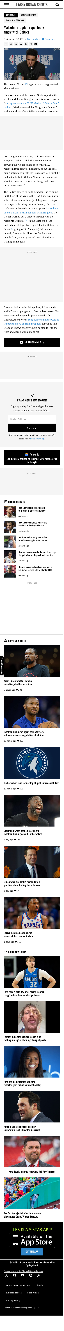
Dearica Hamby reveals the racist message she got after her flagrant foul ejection (37, 553)
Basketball (11, 15)
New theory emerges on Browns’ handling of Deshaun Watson (32, 524)
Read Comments (34, 342)
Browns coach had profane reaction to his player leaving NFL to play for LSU (35, 568)
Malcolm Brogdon (15, 20)
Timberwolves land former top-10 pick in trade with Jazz (31, 783)
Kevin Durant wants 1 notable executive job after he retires (18, 682)
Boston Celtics (29, 15)
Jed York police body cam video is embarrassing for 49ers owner (33, 539)
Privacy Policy (37, 438)
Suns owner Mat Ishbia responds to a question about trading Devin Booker (22, 883)
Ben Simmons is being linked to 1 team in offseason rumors (32, 509)
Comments (50, 39)
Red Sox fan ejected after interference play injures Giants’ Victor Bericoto (22, 1215)
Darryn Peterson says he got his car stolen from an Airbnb (18, 934)
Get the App (32, 1251)
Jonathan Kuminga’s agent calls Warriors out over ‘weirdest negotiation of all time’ (24, 733)
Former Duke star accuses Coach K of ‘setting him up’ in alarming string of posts (25, 1038)
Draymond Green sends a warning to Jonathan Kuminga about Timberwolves (23, 832)
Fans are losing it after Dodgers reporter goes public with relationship (22, 1083)
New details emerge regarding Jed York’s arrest (32, 1171)
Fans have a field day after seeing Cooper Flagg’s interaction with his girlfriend (24, 993)
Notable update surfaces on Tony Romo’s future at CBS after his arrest (22, 1128)
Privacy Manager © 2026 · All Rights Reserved (23, 1271)
